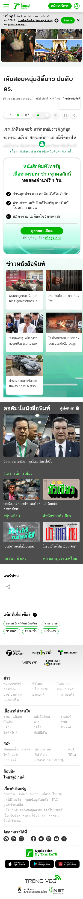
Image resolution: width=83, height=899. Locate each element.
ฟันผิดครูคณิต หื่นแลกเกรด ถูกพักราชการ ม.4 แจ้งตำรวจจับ (24, 300)
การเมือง (9, 691)
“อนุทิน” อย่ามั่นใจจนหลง (19, 548)
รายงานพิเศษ (12, 718)
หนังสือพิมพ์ (43, 98)
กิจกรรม (8, 796)
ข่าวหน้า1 (66, 624)
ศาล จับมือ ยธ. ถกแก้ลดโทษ (63, 299)
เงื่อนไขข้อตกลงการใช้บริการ (21, 812)
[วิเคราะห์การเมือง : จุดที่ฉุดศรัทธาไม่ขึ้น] (41, 436)
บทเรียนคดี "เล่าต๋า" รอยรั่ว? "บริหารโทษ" (21, 507)
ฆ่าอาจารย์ (48, 624)
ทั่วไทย (56, 98)
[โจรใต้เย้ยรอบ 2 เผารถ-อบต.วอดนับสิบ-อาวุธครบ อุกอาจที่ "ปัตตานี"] (64, 323)
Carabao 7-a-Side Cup (48, 761)
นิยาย (7, 729)
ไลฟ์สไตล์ (9, 734)
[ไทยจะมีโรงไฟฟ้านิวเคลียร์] (61, 533)
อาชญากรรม (11, 696)
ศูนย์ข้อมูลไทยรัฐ (13, 801)
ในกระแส (62, 685)
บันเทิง (7, 723)
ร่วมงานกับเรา (27, 796)
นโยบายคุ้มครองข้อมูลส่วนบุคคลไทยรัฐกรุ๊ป (30, 806)
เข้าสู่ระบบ (52, 238)
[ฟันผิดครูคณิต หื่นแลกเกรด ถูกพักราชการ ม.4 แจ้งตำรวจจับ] (24, 281)
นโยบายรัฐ (38, 691)
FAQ (30, 801)
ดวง (35, 723)
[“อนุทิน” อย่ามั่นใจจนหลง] (21, 533)
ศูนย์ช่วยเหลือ (45, 801)
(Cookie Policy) (17, 24)
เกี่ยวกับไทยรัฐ (48, 796)
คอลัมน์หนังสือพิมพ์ (24, 408)
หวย (62, 723)
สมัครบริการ (61, 6)
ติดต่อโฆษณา (66, 812)
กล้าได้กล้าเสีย (14, 560)
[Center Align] (78, 20)
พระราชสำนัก (11, 685)
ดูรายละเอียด (42, 231)
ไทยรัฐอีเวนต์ (12, 779)
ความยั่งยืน (10, 701)
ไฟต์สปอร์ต (10, 756)
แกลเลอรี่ (9, 761)
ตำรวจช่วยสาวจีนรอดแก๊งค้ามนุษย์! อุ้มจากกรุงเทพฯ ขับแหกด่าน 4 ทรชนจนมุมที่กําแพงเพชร (24, 384)
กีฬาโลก (37, 756)
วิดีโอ (36, 729)
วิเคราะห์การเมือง (16, 474)
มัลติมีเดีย (39, 734)
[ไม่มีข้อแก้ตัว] (61, 490)
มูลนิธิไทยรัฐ (69, 796)
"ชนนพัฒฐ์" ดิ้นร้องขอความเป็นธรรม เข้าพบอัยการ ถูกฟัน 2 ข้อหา (23, 342)
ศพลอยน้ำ (11, 632)
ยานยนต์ (37, 696)
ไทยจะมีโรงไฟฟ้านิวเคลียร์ (59, 548)
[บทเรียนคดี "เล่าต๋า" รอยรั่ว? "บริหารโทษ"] (21, 490)
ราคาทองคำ (64, 696)
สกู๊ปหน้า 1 (11, 517)
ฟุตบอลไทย (39, 751)
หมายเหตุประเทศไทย (57, 560)
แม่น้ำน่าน (29, 632)
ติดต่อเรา (49, 812)
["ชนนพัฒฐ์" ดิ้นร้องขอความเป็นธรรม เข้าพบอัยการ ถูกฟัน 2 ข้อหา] (24, 323)
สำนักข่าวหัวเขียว (55, 517)
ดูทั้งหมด (67, 408)
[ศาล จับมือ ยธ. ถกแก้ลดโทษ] (64, 281)
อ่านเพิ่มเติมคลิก (35, 20)
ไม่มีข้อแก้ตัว (51, 505)
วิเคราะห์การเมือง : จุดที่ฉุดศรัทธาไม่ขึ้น (27, 462)
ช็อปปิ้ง (8, 773)
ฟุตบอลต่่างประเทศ (15, 751)
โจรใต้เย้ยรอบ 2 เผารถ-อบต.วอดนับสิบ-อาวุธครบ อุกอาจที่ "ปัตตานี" (63, 342)
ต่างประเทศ (63, 691)
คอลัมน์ (63, 718)
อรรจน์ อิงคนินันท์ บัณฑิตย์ (21, 624)
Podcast (65, 729)
